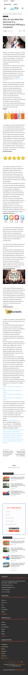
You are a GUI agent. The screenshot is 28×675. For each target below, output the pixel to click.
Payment (3, 624)
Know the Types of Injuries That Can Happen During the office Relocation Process (18, 565)
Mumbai (4, 651)
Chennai (4, 656)
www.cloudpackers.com (14, 420)
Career (3, 607)
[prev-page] (4, 498)
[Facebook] (6, 662)
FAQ (2, 605)
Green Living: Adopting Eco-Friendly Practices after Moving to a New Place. (18, 485)
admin (5, 30)
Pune (3, 653)
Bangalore (4, 644)
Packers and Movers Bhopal (13, 437)
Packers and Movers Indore (10, 439)
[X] (18, 662)
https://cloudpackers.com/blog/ (14, 467)
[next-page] (6, 498)
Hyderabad (5, 646)
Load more (13, 570)
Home (4, 13)
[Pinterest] (15, 662)
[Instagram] (9, 662)
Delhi (3, 649)
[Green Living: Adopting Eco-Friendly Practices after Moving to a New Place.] (6, 485)
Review (3, 629)
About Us (3, 600)
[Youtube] (21, 662)
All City (3, 633)
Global (3, 611)
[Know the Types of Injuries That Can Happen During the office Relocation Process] (6, 565)
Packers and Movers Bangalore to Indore (13, 429)
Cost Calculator (5, 627)
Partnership (4, 609)
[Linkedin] (12, 662)
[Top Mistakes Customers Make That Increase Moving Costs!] (6, 479)
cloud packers (9, 13)
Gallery (3, 622)
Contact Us (4, 602)
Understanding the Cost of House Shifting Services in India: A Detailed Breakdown (18, 493)
